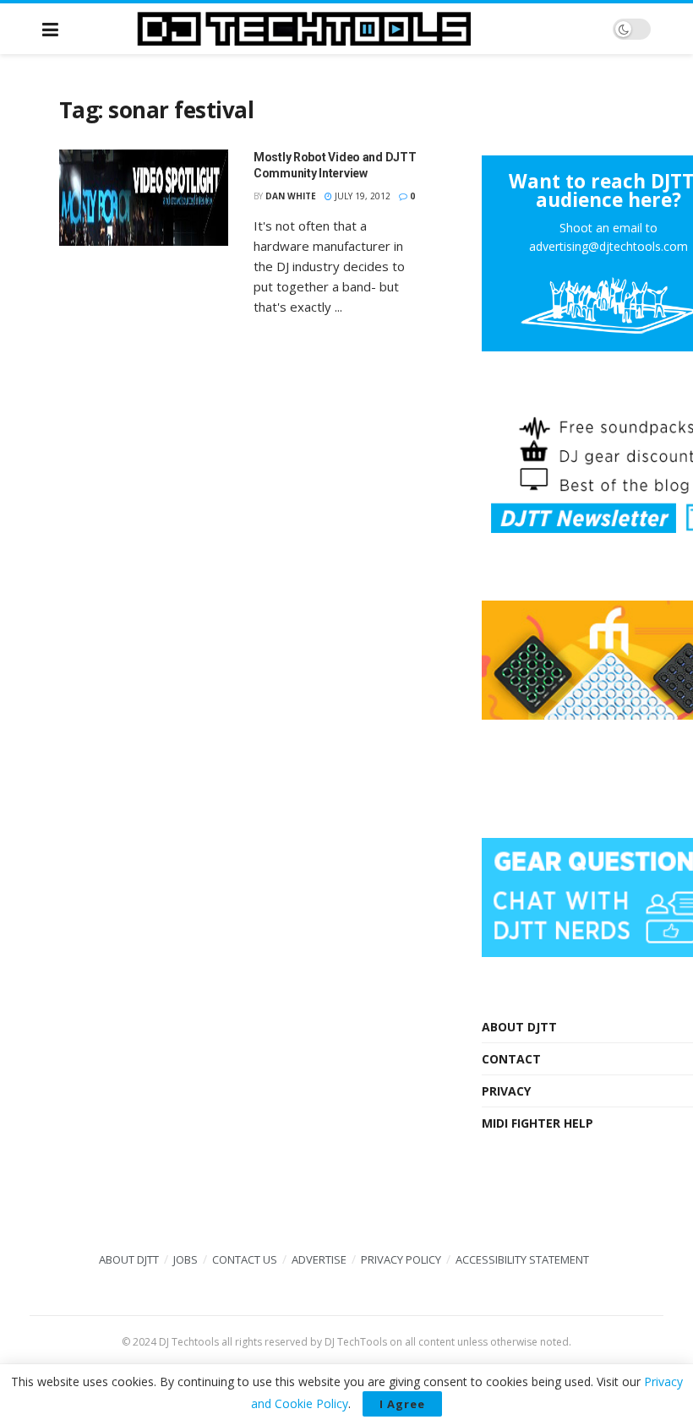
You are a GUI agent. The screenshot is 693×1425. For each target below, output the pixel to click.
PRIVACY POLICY (401, 1259)
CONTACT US (244, 1259)
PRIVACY (506, 1091)
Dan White (290, 196)
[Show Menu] (50, 28)
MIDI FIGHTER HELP (537, 1123)
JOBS (185, 1259)
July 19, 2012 (361, 196)
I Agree (402, 1403)
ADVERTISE (319, 1259)
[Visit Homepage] (336, 29)
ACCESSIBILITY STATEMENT (522, 1259)
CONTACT (511, 1059)
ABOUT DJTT (519, 1027)
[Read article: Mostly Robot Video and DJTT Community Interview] (143, 198)
